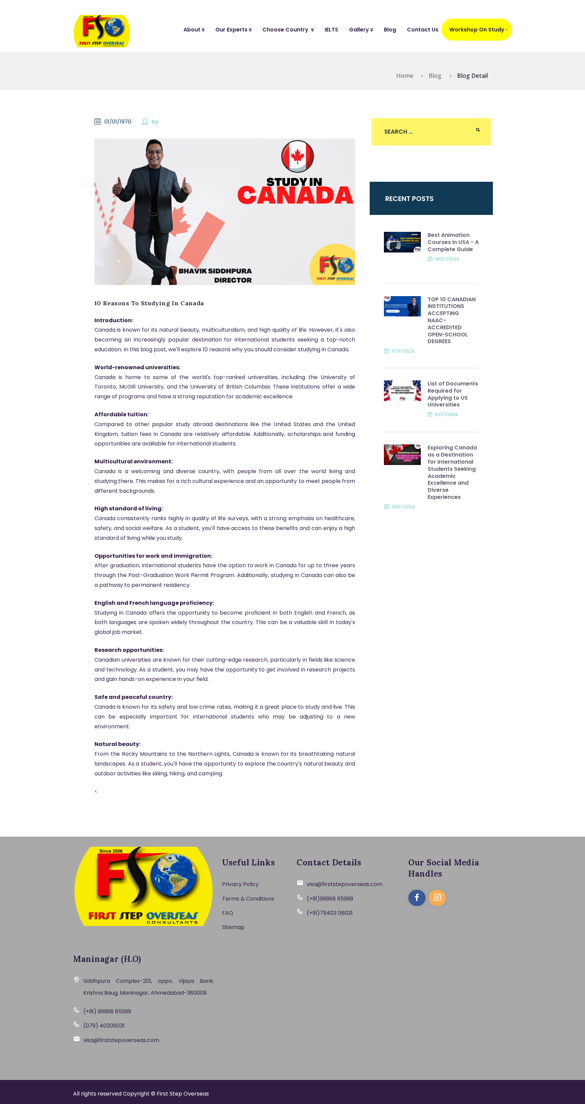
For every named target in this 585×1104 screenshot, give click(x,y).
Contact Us (422, 30)
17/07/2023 (403, 351)
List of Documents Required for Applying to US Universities (453, 394)
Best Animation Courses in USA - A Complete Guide (453, 242)
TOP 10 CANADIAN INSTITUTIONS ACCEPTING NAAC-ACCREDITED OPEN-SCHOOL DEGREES (452, 321)
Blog (390, 30)
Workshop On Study (476, 30)
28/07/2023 (447, 259)
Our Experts (232, 30)
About (192, 30)
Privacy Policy (240, 884)
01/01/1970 (117, 122)
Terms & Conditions (248, 899)
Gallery (359, 30)
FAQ (227, 913)
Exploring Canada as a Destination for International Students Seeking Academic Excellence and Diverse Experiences (452, 472)
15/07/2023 (446, 414)
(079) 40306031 (104, 1026)
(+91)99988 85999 (330, 899)
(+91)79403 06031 (330, 913)
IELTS (331, 30)
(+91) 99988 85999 (107, 1011)
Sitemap (233, 927)
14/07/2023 (403, 507)
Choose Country (286, 30)
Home (404, 76)
